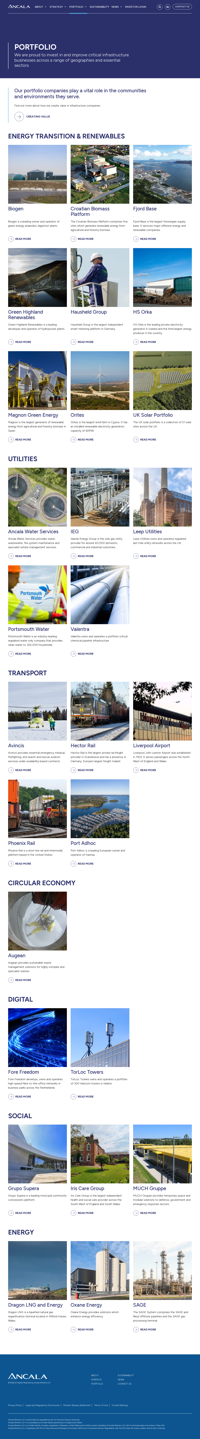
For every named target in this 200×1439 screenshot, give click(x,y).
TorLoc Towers (87, 1072)
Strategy (56, 6)
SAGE (139, 1305)
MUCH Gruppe (149, 1188)
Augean (16, 955)
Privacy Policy (15, 1405)
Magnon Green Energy (33, 415)
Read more (23, 239)
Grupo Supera (23, 1188)
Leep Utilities (147, 531)
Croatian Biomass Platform (90, 211)
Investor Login (135, 6)
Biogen (15, 209)
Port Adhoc (83, 843)
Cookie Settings (120, 1405)
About (39, 6)
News (115, 6)
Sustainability (99, 6)
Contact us (182, 6)
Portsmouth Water (28, 629)
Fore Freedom (23, 1072)
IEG (75, 531)
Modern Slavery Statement (76, 1405)
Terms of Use (101, 1405)
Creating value (38, 116)
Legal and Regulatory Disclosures (42, 1405)
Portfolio (76, 6)
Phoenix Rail (21, 843)
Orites (77, 415)
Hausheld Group (89, 312)
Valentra (80, 629)
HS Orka (142, 312)
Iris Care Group (87, 1188)
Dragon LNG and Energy (35, 1305)
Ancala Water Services (33, 531)
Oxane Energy (86, 1305)
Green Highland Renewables (25, 314)
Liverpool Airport (151, 745)
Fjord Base (145, 209)
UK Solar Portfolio (153, 415)
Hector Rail (83, 745)
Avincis (16, 745)
